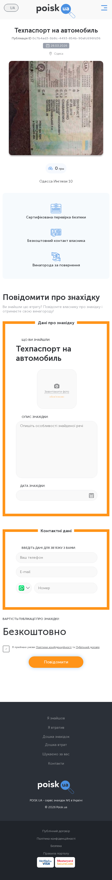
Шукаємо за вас (56, 754)
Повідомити (56, 661)
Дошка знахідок (56, 736)
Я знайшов (56, 718)
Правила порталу (56, 853)
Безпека (56, 846)
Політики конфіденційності (54, 647)
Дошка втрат (56, 745)
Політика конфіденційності (56, 838)
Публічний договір (87, 647)
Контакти (56, 763)
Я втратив (56, 727)
